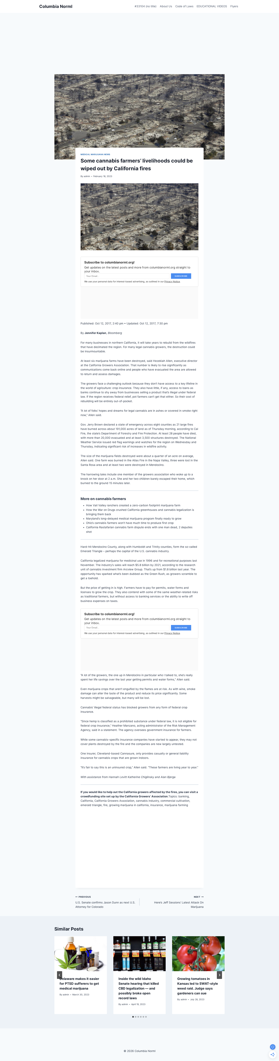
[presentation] (80, 953)
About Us (166, 6)
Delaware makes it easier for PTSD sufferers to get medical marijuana (79, 983)
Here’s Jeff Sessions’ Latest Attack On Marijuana (179, 902)
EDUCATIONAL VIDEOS (212, 6)
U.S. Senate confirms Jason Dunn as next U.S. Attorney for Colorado (105, 902)
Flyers (234, 6)
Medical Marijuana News (95, 154)
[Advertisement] (139, 37)
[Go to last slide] (59, 975)
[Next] (219, 975)
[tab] (133, 1017)
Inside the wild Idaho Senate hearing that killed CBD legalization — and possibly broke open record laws (139, 988)
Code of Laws (184, 6)
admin (87, 176)
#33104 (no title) (145, 6)
